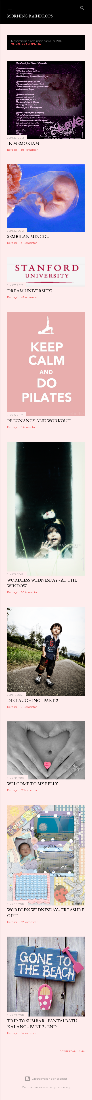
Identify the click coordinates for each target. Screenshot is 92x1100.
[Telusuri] (82, 7)
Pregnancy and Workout (39, 421)
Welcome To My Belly (32, 784)
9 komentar (28, 427)
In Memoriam (23, 143)
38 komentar (29, 149)
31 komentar (29, 242)
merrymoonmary (58, 1087)
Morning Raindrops (30, 16)
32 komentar (29, 922)
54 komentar (29, 1033)
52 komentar (29, 790)
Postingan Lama (72, 1051)
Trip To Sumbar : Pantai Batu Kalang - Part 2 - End (42, 1023)
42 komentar (29, 297)
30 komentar (29, 592)
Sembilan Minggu (28, 236)
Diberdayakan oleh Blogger (49, 1078)
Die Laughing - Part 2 (32, 700)
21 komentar (29, 706)
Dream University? (29, 291)
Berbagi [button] (12, 149)
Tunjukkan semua (26, 44)
